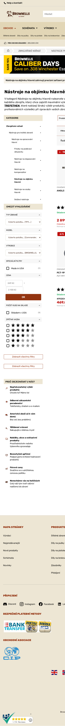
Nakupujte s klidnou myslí (22, 430)
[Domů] (7, 50)
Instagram (30, 604)
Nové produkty (10, 550)
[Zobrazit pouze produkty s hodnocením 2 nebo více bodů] (23, 340)
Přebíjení (55, 572)
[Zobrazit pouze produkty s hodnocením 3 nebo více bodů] (23, 335)
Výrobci (49, 28)
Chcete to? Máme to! (19, 392)
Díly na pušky (23, 36)
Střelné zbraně (9, 36)
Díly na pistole (36, 36)
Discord (12, 604)
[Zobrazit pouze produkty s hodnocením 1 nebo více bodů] (23, 345)
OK (23, 297)
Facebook (49, 604)
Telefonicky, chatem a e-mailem (25, 406)
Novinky (7, 565)
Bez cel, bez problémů (20, 419)
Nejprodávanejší (11, 543)
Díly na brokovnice (51, 36)
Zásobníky (56, 565)
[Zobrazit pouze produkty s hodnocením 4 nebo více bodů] (23, 330)
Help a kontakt (14, 3)
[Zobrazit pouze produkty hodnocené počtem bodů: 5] (23, 325)
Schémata (28, 28)
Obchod (8, 28)
